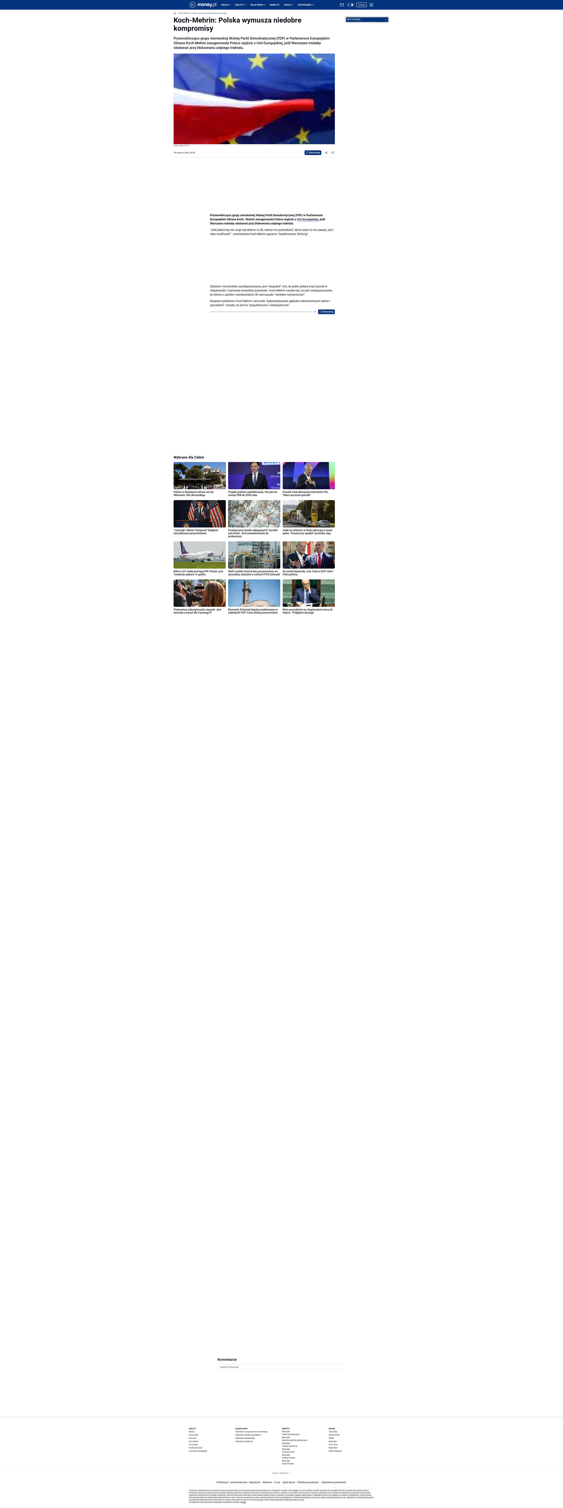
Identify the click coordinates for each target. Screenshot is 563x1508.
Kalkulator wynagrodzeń (245, 1438)
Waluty (239, 5)
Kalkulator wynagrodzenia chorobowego (251, 1432)
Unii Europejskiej (307, 219)
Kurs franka (193, 1441)
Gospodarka (304, 5)
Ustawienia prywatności (333, 1482)
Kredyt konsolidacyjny (291, 1434)
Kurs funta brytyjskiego (198, 1451)
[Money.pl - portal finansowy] (209, 4)
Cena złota (333, 1432)
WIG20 (331, 1438)
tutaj (244, 1502)
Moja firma (257, 5)
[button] (350, 5)
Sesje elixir (333, 1441)
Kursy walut (193, 1435)
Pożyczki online (288, 1452)
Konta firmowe (288, 1464)
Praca (287, 5)
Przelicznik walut (195, 1448)
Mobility (274, 5)
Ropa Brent (333, 1448)
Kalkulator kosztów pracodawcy (248, 1435)
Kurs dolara (193, 1445)
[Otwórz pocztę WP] (342, 4)
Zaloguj (361, 5)
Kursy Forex (333, 1445)
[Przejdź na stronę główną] (192, 7)
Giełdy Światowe (335, 1451)
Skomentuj (314, 152)
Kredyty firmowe (288, 1458)
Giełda (224, 5)
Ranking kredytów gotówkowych (295, 1440)
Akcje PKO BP (334, 1435)
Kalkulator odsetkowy (244, 1441)
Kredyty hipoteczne (289, 1446)
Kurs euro (192, 1438)
